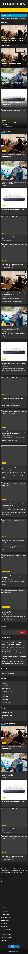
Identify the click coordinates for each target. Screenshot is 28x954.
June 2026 (5, 683)
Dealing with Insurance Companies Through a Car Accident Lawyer (12, 643)
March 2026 (5, 686)
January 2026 (6, 688)
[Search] (25, 10)
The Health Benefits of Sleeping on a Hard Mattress (12, 653)
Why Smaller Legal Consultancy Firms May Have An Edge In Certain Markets (13, 662)
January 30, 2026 (6, 126)
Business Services (6, 571)
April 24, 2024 (5, 544)
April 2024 (5, 699)
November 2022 (6, 702)
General (4, 36)
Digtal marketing (6, 606)
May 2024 (5, 696)
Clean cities (14, 4)
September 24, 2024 (6, 267)
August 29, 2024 (5, 470)
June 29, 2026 (5, 65)
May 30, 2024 (5, 507)
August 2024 (6, 694)
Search (3, 626)
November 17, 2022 (6, 579)
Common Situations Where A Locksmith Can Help (14, 657)
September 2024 (7, 691)
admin (10, 42)
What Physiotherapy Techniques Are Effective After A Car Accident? (14, 39)
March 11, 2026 (5, 106)
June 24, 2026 (5, 42)
